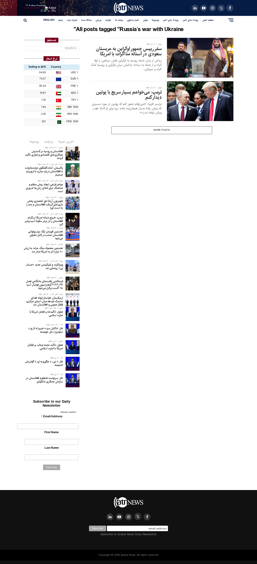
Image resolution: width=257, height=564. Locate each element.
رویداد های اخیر (190, 20)
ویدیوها (155, 20)
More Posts (162, 130)
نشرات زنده (72, 20)
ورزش (98, 20)
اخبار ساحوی (133, 20)
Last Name (52, 447)
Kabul (52, 8)
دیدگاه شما (86, 20)
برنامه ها (119, 20)
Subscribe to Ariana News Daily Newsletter (128, 534)
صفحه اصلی (208, 20)
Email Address (51, 416)
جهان (145, 20)
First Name (51, 432)
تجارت (108, 20)
